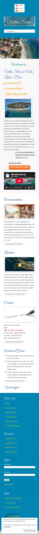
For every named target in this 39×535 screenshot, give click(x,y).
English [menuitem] (20, 5)
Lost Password (9, 484)
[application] (19, 181)
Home (8, 403)
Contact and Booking (13, 426)
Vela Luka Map (11, 412)
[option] (18, 108)
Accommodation (11, 408)
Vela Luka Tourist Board (14, 498)
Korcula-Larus (10, 503)
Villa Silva (19, 20)
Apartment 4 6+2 (11, 452)
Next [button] (29, 108)
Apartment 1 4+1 (11, 438)
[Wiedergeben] (7, 188)
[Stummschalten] (29, 188)
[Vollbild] (32, 188)
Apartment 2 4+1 (11, 443)
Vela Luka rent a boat (13, 507)
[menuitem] (20, 5)
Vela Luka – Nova (11, 421)
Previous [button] (6, 108)
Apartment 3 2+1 (11, 447)
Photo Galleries (11, 417)
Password (7, 472)
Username (7, 464)
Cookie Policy (7, 527)
